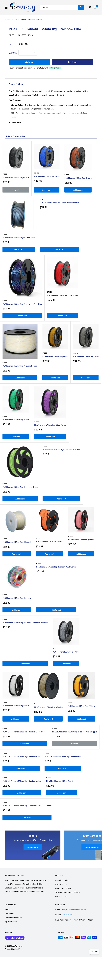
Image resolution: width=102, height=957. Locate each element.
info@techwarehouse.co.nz (74, 909)
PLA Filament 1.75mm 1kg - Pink (81, 539)
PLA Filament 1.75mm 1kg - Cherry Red (62, 295)
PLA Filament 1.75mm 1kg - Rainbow (16, 598)
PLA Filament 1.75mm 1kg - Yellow (81, 706)
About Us (9, 909)
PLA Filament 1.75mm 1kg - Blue (46, 176)
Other (11, 35)
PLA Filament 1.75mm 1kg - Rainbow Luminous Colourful (25, 622)
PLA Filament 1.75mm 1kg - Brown (78, 178)
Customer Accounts (13, 917)
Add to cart (29, 62)
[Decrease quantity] (21, 52)
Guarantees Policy (63, 888)
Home (7, 19)
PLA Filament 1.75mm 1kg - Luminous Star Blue (61, 449)
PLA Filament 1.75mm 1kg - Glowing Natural (19, 366)
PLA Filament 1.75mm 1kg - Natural (16, 542)
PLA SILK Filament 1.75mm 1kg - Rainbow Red (63, 756)
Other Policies (61, 896)
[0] (95, 7)
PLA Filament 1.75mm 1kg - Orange (49, 542)
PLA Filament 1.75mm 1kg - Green (15, 420)
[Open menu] (6, 8)
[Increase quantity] (34, 52)
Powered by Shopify (12, 949)
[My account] (90, 7)
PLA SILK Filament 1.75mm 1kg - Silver (61, 781)
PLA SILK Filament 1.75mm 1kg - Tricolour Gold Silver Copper (26, 805)
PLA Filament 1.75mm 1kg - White (15, 705)
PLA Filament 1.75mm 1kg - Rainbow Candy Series (56, 567)
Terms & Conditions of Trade (67, 892)
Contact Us (10, 913)
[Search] (81, 7)
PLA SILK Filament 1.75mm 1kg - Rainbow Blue (21, 756)
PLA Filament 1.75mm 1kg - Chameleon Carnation (59, 203)
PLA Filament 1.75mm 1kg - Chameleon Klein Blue (22, 304)
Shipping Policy (62, 880)
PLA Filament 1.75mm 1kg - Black (15, 177)
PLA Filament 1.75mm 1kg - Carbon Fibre (18, 237)
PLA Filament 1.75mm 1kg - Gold (55, 356)
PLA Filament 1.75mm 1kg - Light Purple (50, 425)
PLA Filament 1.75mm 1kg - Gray (86, 356)
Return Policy (61, 884)
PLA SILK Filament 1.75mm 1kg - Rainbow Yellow (21, 781)
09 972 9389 (67, 914)
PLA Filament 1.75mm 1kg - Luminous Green (20, 487)
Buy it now (72, 62)
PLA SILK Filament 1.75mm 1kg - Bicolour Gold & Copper (74, 732)
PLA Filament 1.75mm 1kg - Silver (66, 652)
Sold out (15, 190)
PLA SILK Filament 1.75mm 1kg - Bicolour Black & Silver (24, 732)
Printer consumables (15, 136)
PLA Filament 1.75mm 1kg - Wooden (48, 707)
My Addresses (11, 921)
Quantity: (13, 53)
